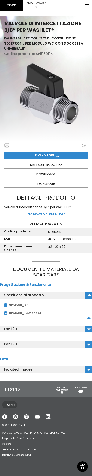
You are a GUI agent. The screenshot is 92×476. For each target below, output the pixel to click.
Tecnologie (46, 184)
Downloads (46, 174)
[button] (36, 5)
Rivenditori (45, 155)
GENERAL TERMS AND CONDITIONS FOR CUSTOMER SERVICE (33, 432)
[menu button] (86, 5)
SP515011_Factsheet (25, 313)
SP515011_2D (19, 305)
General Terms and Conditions (19, 449)
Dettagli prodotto (46, 165)
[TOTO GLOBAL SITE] (11, 5)
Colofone (7, 444)
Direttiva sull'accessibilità (16, 455)
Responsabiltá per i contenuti (18, 438)
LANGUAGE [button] (80, 389)
